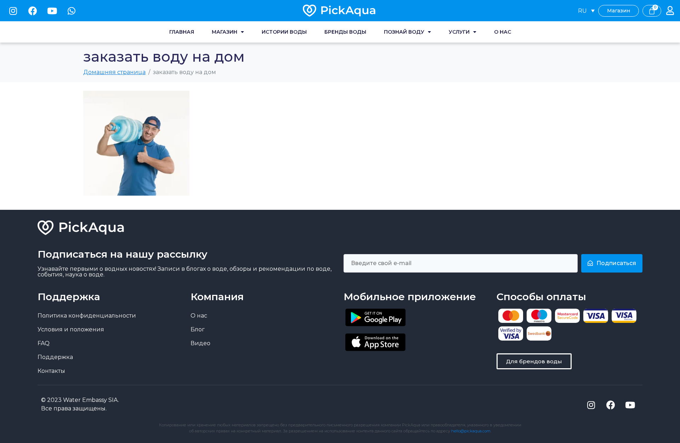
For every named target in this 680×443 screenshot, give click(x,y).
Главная (181, 32)
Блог (198, 329)
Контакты (51, 371)
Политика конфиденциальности (87, 315)
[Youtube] (52, 10)
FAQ (44, 343)
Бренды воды (345, 32)
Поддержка (55, 357)
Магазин (224, 32)
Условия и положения (71, 329)
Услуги (459, 32)
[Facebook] (32, 10)
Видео (200, 343)
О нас (502, 32)
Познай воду (404, 32)
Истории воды (284, 32)
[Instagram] (13, 10)
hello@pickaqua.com (471, 430)
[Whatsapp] (71, 10)
